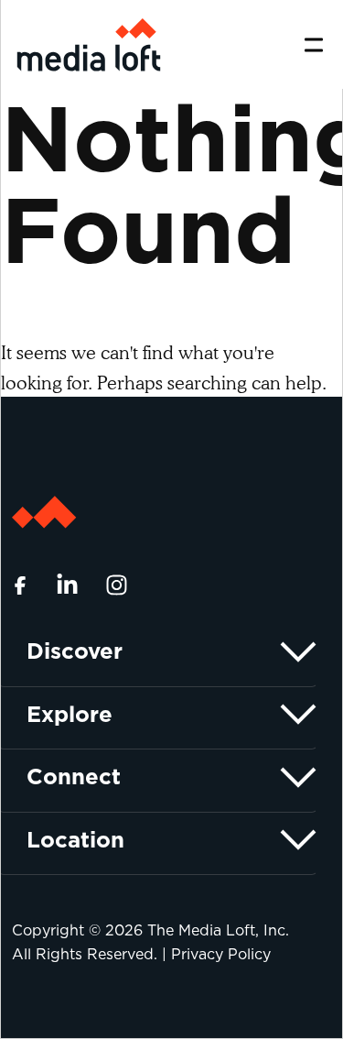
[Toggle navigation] (314, 45)
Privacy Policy (221, 954)
